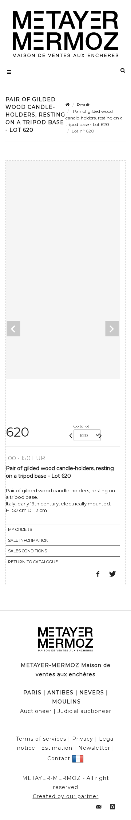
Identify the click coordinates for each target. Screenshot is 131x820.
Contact (58, 758)
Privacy (82, 739)
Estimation (56, 748)
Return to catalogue (33, 561)
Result (83, 104)
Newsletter (94, 748)
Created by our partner (66, 796)
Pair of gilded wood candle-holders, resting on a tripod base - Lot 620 (94, 118)
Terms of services (41, 739)
